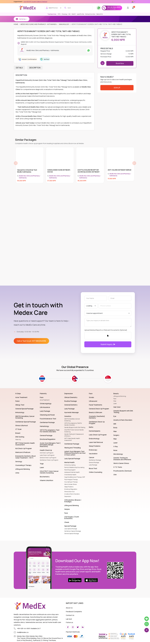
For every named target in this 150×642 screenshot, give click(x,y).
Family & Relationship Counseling (74, 467)
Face (114, 399)
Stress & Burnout (69, 492)
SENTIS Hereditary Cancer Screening (72, 420)
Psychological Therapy (71, 479)
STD (59, 14)
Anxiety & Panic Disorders (72, 494)
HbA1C (74, 14)
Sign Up (117, 87)
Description (34, 67)
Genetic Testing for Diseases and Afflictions (74, 435)
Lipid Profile (80, 14)
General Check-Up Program (48, 458)
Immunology (64, 24)
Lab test (69, 619)
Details (19, 67)
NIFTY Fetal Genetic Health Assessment (72, 439)
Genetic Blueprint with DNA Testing (74, 427)
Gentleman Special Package (72, 531)
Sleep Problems (68, 487)
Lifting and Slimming (119, 396)
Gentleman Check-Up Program (49, 460)
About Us (69, 608)
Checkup (64, 14)
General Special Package (71, 533)
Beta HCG (100, 14)
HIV (69, 14)
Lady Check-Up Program (47, 455)
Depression (67, 496)
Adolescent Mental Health (72, 472)
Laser (115, 403)
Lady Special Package (70, 529)
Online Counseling (69, 465)
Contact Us (70, 615)
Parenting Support (69, 470)
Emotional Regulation (70, 489)
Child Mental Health (70, 475)
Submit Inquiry (107, 344)
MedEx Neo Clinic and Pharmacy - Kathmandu (38, 24)
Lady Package (93, 465)
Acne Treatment (44, 400)
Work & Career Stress (70, 484)
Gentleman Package (95, 460)
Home (16, 24)
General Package (94, 462)
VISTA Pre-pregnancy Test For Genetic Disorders (73, 424)
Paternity (18, 439)
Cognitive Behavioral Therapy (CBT (74, 477)
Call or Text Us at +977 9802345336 (31, 341)
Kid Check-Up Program (46, 453)
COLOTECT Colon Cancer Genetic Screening (74, 431)
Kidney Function (90, 14)
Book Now (120, 63)
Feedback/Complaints (74, 611)
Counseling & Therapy (71, 482)
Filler (114, 401)
